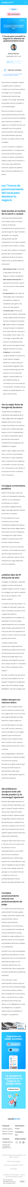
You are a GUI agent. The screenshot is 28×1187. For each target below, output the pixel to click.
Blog (16, 1135)
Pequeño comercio (7, 1134)
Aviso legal (13, 1169)
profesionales (6, 879)
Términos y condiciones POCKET (13, 1165)
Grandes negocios (7, 1129)
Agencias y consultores (8, 1131)
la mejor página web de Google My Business (13, 418)
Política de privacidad (13, 1161)
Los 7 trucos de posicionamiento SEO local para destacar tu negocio (12, 74)
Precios (17, 1129)
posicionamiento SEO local (15, 115)
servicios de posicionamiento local (13, 882)
